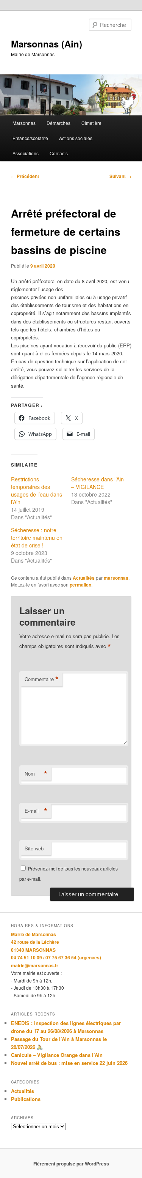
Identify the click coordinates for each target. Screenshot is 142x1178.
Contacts (59, 153)
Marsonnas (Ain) (46, 43)
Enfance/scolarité (30, 138)
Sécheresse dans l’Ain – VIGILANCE (97, 482)
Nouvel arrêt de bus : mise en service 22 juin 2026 (69, 1062)
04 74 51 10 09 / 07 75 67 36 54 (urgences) (56, 957)
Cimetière (91, 123)
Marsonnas (24, 123)
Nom (36, 774)
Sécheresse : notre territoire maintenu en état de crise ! (36, 537)
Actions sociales (75, 138)
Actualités (84, 577)
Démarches (58, 123)
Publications (26, 1098)
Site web (34, 848)
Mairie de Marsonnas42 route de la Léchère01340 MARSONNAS (35, 942)
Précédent (25, 176)
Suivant (120, 176)
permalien (80, 584)
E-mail (36, 811)
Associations (25, 153)
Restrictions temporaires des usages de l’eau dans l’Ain (36, 490)
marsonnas (116, 577)
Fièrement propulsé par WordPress (71, 1163)
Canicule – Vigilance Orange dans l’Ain (57, 1054)
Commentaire (42, 679)
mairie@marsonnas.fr (34, 965)
